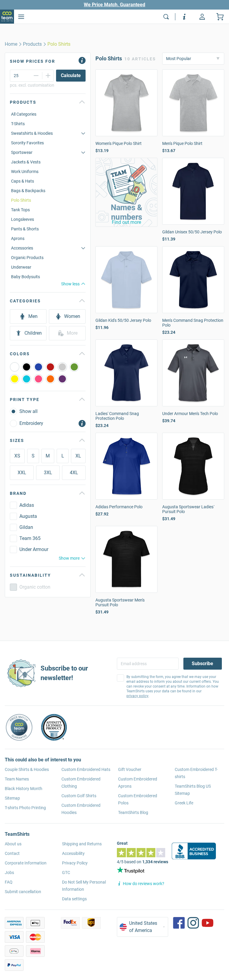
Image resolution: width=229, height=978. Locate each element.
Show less (70, 283)
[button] (126, 192)
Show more (69, 558)
